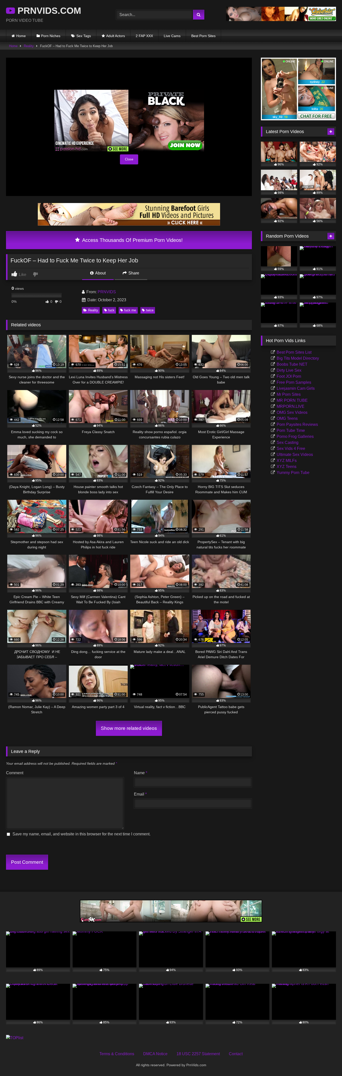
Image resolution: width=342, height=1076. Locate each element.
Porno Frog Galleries (295, 436)
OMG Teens (287, 418)
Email (140, 794)
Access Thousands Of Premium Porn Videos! (132, 240)
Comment (14, 773)
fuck (111, 310)
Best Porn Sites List (294, 352)
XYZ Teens (286, 466)
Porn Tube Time (291, 430)
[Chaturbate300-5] (298, 119)
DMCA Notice (155, 1054)
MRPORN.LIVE (290, 406)
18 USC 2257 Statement (198, 1054)
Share (133, 273)
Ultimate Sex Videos (295, 454)
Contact (236, 1054)
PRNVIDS (107, 292)
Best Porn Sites (203, 36)
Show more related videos (129, 728)
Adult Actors (115, 36)
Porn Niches (50, 36)
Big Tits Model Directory (298, 358)
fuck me (130, 310)
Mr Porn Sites (289, 394)
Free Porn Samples (294, 382)
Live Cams (172, 36)
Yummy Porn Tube (293, 472)
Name (140, 773)
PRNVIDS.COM (48, 11)
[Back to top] (326, 1061)
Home (21, 36)
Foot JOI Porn (289, 376)
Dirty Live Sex (289, 370)
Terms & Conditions (116, 1054)
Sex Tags (83, 36)
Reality (29, 46)
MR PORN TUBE (292, 400)
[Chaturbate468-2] (281, 20)
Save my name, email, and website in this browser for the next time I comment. (81, 834)
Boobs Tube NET (292, 364)
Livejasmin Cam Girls (296, 388)
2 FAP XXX (144, 36)
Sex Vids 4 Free (291, 448)
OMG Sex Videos (292, 412)
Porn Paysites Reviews (297, 424)
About (100, 273)
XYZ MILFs (287, 460)
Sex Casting (287, 442)
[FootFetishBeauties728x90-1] (129, 224)
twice (149, 310)
